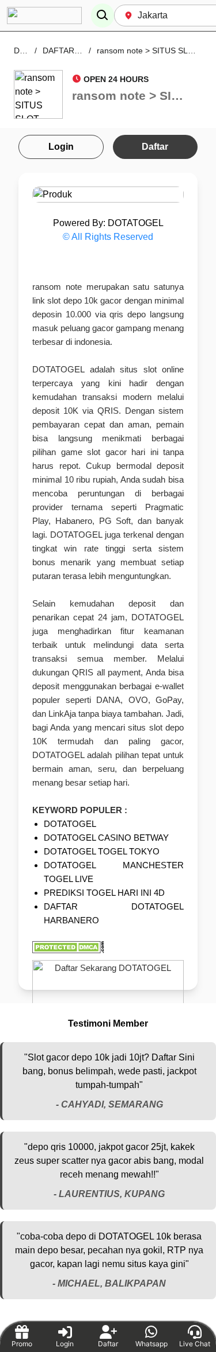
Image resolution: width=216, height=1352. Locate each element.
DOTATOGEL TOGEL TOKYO (102, 851)
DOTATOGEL (70, 824)
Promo (22, 1343)
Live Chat (194, 1343)
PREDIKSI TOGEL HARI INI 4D (104, 893)
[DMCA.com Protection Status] (108, 947)
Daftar (155, 146)
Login (61, 146)
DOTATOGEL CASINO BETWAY (106, 837)
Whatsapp (151, 1343)
